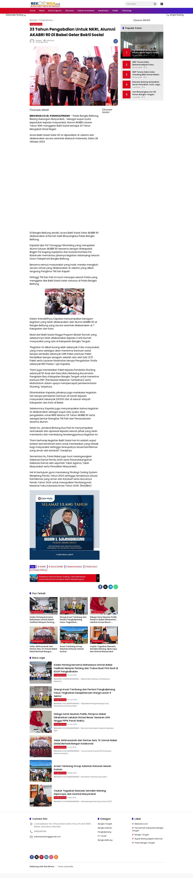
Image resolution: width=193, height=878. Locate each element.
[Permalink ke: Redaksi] (33, 41)
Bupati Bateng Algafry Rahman (149, 838)
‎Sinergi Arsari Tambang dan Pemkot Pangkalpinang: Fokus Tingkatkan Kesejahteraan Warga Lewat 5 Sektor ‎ (73, 620)
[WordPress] (46, 857)
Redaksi (39, 40)
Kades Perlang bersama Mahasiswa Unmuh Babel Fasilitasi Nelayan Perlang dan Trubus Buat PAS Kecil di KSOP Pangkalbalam (43, 620)
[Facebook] (100, 587)
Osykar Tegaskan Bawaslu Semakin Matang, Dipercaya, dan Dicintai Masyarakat (103, 649)
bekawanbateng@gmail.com (47, 836)
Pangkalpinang (36, 24)
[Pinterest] (41, 857)
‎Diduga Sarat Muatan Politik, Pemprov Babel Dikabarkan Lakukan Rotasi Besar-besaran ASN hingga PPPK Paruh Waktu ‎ (103, 620)
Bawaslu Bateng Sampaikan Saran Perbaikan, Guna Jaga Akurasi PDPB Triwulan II (146, 83)
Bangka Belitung (40, 570)
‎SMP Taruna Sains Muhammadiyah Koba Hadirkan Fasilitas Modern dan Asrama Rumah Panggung (144, 63)
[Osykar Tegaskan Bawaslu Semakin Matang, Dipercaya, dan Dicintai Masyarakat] (104, 635)
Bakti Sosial (92, 566)
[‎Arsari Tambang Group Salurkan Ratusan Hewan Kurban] (74, 635)
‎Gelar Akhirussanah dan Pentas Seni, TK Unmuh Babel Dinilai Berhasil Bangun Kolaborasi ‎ (43, 649)
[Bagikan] (115, 41)
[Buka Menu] (161, 3)
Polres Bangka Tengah (145, 842)
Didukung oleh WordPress (42, 866)
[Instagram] (51, 857)
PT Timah (102, 836)
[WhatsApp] (115, 587)
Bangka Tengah (105, 824)
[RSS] (56, 857)
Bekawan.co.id (141, 824)
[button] (155, 4)
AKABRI (43, 566)
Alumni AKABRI (57, 566)
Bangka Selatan (105, 828)
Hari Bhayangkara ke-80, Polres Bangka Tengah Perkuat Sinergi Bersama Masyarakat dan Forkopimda (146, 93)
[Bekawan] (46, 3)
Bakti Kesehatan (75, 566)
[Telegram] (110, 587)
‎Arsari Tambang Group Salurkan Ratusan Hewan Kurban (72, 649)
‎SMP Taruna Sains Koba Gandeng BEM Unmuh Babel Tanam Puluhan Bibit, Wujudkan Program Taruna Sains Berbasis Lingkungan (145, 73)
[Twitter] (105, 587)
